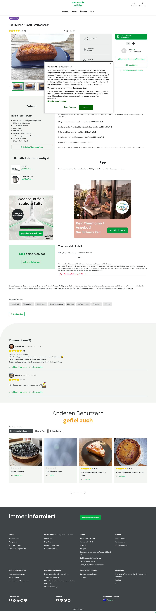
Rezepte (83, 549)
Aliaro (17, 375)
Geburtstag (41, 304)
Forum (82, 535)
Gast (133, 50)
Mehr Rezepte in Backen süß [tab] (20, 431)
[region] (78, 87)
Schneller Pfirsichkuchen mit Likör (93, 474)
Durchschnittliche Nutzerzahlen (56, 574)
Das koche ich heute (87, 561)
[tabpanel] (78, 466)
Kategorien (13, 542)
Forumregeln (14, 577)
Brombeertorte (17, 471)
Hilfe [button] (92, 11)
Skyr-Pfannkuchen (54, 471)
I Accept (86, 107)
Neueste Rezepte (15, 545)
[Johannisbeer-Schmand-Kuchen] (130, 452)
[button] (133, 4)
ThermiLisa (19, 346)
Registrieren (48, 542)
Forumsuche (120, 542)
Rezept (11, 535)
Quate (51, 475)
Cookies (83, 577)
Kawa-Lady (18, 475)
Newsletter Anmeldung (90, 517)
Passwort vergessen (51, 545)
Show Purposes (70, 107)
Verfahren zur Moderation (19, 581)
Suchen (118, 535)
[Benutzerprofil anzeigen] (123, 51)
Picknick (70, 304)
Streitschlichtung (50, 587)
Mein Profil (58, 535)
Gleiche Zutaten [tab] (56, 431)
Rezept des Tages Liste (17, 549)
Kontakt (118, 580)
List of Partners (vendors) (56, 101)
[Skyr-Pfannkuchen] (60, 452)
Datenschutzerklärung (88, 574)
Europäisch (15, 304)
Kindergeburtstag (56, 304)
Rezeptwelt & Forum (87, 538)
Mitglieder (83, 545)
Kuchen (107, 304)
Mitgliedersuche (121, 545)
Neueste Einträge (50, 549)
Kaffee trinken (83, 304)
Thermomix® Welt (86, 542)
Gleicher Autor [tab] (40, 431)
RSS (116, 583)
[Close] (110, 64)
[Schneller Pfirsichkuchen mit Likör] (95, 452)
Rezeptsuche (14, 538)
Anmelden (48, 538)
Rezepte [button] (65, 11)
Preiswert (96, 304)
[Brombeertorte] (25, 452)
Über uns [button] (83, 11)
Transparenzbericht (51, 577)
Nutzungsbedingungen (17, 574)
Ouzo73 (87, 479)
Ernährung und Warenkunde (90, 558)
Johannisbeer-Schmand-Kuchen (130, 472)
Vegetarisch (27, 304)
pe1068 (122, 476)
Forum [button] (74, 11)
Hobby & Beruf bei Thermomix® (92, 565)
